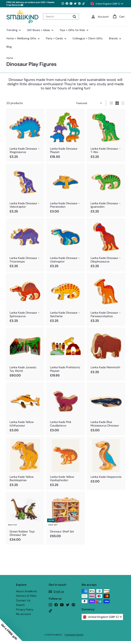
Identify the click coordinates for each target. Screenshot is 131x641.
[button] (11, 630)
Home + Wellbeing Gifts (21, 38)
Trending (12, 30)
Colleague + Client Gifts (88, 38)
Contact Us (23, 600)
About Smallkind (26, 591)
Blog (9, 46)
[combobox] (61, 17)
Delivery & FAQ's (26, 596)
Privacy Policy (24, 609)
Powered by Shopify (74, 634)
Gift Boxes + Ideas (39, 30)
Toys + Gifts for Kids (73, 30)
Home (9, 58)
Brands (114, 38)
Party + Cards (55, 38)
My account (23, 614)
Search (20, 605)
